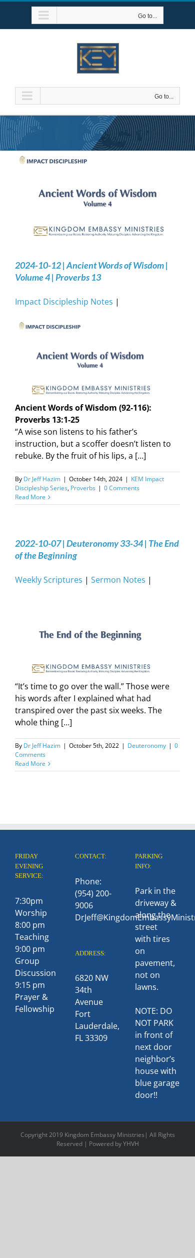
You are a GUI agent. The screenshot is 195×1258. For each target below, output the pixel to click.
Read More (30, 497)
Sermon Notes (118, 579)
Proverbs (83, 488)
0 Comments (122, 488)
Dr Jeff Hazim (42, 479)
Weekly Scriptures (48, 579)
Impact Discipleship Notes (64, 301)
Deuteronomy (147, 745)
